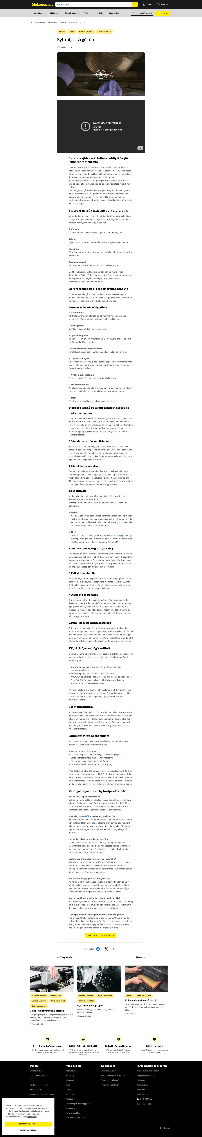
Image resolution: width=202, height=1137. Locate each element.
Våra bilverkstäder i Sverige (76, 1118)
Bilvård (99, 13)
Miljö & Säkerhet (86, 31)
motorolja (117, 535)
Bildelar (68, 1089)
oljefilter (87, 816)
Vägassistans (142, 1085)
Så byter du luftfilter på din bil (141, 1000)
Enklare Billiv (40, 22)
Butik (67, 1085)
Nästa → (140, 957)
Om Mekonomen (37, 1071)
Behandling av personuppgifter (78, 1103)
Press (32, 1080)
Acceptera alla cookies (28, 1124)
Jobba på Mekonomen (39, 1075)
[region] (28, 1116)
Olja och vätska (71, 13)
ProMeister (141, 1089)
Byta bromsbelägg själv (90, 1005)
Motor (72, 31)
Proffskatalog (70, 1071)
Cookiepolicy (32, 1117)
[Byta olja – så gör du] (114, 949)
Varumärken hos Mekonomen (42, 1094)
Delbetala (69, 1099)
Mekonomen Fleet (72, 1113)
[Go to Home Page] (31, 22)
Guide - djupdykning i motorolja (47, 1010)
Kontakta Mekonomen (39, 1085)
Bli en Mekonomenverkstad (148, 1071)
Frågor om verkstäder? (110, 1085)
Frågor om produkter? (110, 1080)
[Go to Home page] (42, 4)
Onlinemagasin (143, 1094)
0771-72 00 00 (146, 1099)
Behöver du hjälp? (108, 1071)
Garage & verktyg (39, 1001)
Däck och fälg (114, 13)
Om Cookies (165, 1128)
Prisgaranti (141, 1080)
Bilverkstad (69, 1080)
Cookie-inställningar (28, 1130)
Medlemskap (70, 1094)
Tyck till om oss (36, 1089)
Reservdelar (38, 13)
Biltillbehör (54, 13)
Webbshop (69, 1075)
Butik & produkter (39, 1006)
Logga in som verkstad (146, 1075)
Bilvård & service (39, 996)
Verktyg (86, 13)
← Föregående (64, 957)
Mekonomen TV (104, 31)
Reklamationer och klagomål (113, 1075)
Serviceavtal (70, 1108)
